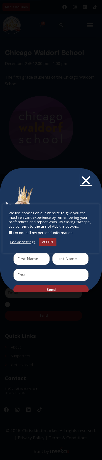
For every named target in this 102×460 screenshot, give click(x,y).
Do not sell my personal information (43, 232)
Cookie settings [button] (22, 242)
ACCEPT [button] (47, 242)
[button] (86, 180)
